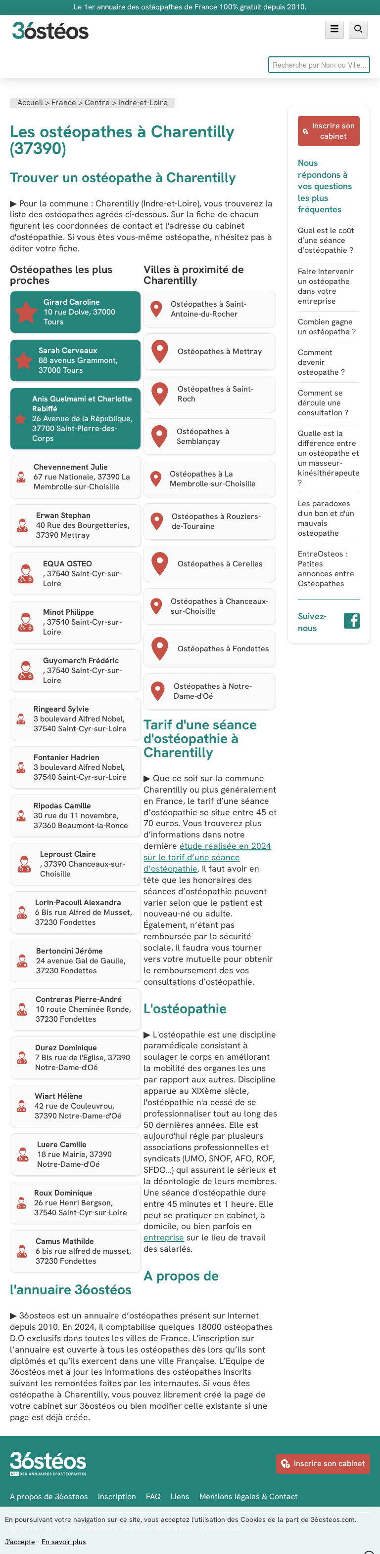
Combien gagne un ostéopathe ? (327, 327)
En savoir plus (64, 1541)
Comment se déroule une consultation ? (323, 403)
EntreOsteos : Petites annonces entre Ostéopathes (326, 569)
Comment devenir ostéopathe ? (321, 362)
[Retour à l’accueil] (50, 31)
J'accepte (20, 1541)
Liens (180, 1496)
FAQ (153, 1496)
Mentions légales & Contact (248, 1496)
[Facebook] (352, 622)
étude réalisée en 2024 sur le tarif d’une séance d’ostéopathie (207, 857)
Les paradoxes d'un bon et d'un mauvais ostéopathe (326, 518)
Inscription (117, 1496)
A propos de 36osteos (49, 1496)
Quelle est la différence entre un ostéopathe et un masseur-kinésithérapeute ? (329, 458)
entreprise (163, 1237)
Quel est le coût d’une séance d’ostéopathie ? (326, 240)
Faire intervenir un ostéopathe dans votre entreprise (326, 286)
